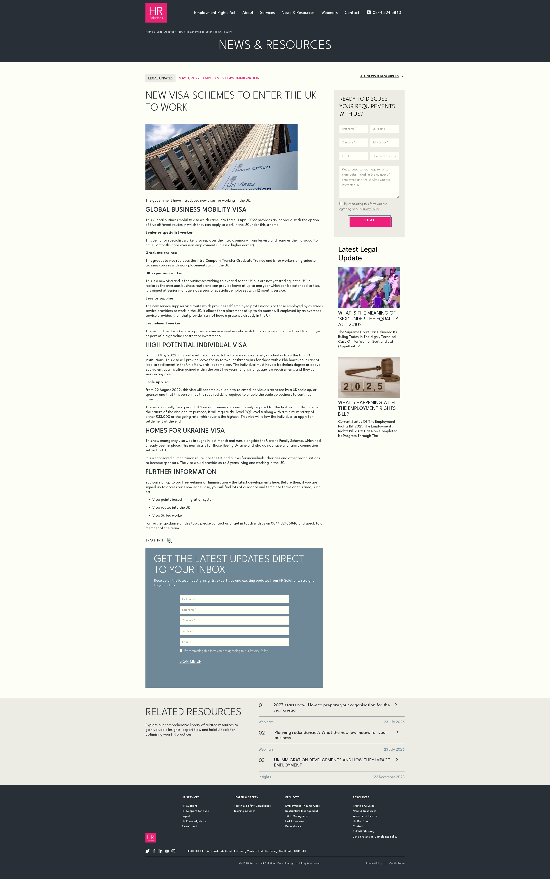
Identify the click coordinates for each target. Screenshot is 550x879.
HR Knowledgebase (194, 821)
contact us (220, 523)
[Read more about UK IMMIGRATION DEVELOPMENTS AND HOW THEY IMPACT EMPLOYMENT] (397, 760)
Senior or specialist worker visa (177, 240)
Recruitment (189, 826)
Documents (210, 746)
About (247, 13)
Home (149, 31)
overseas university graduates (259, 355)
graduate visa (164, 261)
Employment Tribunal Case (302, 805)
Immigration (248, 78)
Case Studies (180, 746)
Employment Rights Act (214, 13)
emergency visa (172, 441)
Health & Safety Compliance (252, 805)
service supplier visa (176, 306)
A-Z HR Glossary (363, 831)
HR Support (189, 805)
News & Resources (298, 13)
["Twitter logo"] (147, 851)
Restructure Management (301, 811)
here (275, 482)
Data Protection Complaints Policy (375, 836)
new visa (166, 281)
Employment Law (218, 78)
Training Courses (244, 811)
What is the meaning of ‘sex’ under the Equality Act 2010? (368, 319)
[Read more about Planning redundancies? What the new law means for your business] (397, 732)
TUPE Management (297, 816)
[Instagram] (170, 540)
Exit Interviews (294, 821)
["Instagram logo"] (173, 851)
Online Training (162, 766)
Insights (177, 756)
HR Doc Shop (361, 821)
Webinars (329, 13)
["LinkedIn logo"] (160, 851)
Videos (192, 766)
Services (267, 13)
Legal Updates (165, 31)
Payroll (186, 816)
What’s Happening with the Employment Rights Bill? (367, 408)
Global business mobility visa (176, 220)
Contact (352, 13)
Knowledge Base (197, 487)
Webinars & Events (365, 816)
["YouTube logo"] (167, 851)
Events (154, 756)
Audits (154, 746)
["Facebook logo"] (154, 851)
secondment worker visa (171, 331)
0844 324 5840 (387, 13)
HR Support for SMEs (195, 811)
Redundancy (293, 826)
